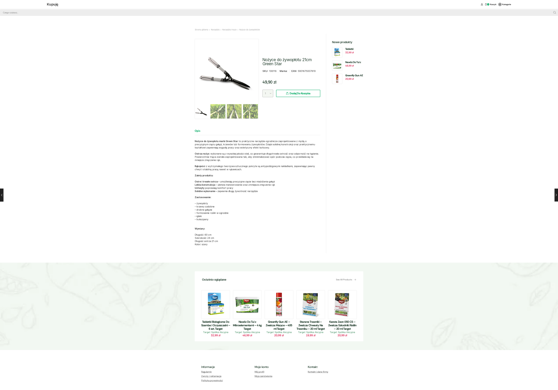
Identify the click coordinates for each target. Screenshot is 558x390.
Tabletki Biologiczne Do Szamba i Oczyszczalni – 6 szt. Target (353, 49)
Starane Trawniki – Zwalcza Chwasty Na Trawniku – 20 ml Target (311, 325)
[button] (346, 279)
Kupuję (52, 4)
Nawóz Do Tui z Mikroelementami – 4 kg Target (354, 62)
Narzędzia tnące (229, 29)
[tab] (200, 132)
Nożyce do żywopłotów (249, 29)
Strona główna (201, 29)
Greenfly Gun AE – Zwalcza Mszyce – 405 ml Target (354, 75)
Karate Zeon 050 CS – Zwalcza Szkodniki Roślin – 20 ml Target (342, 325)
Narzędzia (215, 29)
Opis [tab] (197, 130)
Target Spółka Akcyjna (215, 332)
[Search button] (554, 12)
